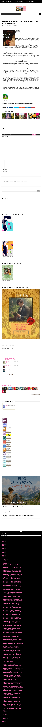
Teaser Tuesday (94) (6, 597)
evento (15, 181)
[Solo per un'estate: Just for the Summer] (13, 389)
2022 (3, 545)
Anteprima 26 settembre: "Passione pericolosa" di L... (12, 604)
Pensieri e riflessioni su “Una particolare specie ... (12, 705)
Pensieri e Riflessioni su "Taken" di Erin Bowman (11, 603)
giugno (4, 712)
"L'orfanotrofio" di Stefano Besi (8, 595)
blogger (33, 134)
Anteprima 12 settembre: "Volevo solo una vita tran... (12, 672)
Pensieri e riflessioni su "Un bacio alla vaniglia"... (12, 596)
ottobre (4, 562)
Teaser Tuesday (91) (6, 698)
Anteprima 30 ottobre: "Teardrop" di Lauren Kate (12, 572)
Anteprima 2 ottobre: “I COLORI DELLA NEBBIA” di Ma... (12, 574)
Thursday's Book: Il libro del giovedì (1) (10, 655)
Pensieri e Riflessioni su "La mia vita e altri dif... (11, 621)
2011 (3, 722)
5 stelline (6, 103)
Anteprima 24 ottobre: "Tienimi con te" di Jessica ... (12, 571)
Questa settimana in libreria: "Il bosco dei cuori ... (12, 610)
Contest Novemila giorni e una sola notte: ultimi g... (12, 650)
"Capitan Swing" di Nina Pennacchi (9, 664)
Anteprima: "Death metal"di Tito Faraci (10, 702)
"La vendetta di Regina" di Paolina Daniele (10, 646)
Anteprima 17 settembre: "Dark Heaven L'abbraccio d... (13, 668)
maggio (4, 714)
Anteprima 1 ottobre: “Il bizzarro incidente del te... (12, 570)
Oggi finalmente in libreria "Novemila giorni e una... (12, 625)
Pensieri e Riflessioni (22, 103)
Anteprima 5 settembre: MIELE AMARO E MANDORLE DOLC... (13, 696)
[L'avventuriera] (33, 389)
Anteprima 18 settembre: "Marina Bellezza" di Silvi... (12, 639)
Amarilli (7, 405)
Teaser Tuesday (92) (6, 666)
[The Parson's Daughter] (7, 389)
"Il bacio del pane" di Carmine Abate (9, 640)
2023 (3, 544)
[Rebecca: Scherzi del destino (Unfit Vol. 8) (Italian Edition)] (31, 389)
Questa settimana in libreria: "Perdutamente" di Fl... (12, 588)
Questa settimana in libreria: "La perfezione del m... (12, 578)
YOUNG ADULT (21, 1)
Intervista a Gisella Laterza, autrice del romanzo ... (12, 684)
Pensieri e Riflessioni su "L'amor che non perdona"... (12, 654)
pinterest (21, 167)
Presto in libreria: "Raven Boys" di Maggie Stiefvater (12, 632)
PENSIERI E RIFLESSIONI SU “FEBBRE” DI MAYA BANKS (12, 708)
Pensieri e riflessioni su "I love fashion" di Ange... (12, 628)
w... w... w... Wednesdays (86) (8, 661)
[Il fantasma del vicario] (23, 389)
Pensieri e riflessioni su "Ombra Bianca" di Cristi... (12, 568)
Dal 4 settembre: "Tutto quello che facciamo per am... (13, 662)
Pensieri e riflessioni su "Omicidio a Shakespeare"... (12, 665)
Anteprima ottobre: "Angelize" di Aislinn (10, 577)
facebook (37, 134)
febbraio (4, 718)
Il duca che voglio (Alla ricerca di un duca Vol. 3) (9, 370)
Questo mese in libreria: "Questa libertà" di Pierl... (12, 606)
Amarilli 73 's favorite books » (35, 394)
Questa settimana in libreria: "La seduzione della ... (12, 582)
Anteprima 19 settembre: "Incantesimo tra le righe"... (12, 658)
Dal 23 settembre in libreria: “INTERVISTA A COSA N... (12, 590)
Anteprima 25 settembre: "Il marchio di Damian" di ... (12, 601)
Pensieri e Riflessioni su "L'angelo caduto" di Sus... (12, 637)
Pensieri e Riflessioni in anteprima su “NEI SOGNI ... (12, 675)
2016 (3, 553)
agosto (4, 710)
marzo (4, 717)
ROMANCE (2, 1)
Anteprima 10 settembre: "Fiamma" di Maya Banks (12, 680)
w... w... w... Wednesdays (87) (8, 629)
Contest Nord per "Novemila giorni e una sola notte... (12, 579)
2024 (3, 542)
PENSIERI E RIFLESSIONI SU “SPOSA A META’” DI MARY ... (12, 633)
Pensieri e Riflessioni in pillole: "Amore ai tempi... (12, 648)
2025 (3, 541)
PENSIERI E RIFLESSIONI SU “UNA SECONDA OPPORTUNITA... (13, 687)
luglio (4, 711)
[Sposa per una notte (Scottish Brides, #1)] (5, 392)
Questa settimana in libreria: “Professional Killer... (12, 678)
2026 (3, 540)
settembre (5, 563)
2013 (3, 558)
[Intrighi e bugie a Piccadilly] (27, 389)
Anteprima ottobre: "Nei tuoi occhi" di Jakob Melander (13, 643)
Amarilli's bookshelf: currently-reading (10, 359)
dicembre (5, 559)
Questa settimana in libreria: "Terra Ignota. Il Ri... (12, 617)
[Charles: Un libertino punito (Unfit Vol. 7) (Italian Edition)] (35, 389)
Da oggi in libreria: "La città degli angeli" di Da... (11, 691)
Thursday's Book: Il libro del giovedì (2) (10, 622)
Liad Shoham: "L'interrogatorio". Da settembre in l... (12, 686)
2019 (3, 549)
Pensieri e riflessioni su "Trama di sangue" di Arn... (12, 693)
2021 (3, 547)
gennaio (4, 719)
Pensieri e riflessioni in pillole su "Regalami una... (12, 683)
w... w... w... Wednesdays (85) (8, 694)
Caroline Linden (7, 366)
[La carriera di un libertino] (3, 392)
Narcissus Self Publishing (11, 103)
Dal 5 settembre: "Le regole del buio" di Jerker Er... (12, 676)
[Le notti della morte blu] (21, 389)
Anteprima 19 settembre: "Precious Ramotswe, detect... (13, 631)
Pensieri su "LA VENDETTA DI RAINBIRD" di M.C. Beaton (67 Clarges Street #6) (20, 121)
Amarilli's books (6, 385)
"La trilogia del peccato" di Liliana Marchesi (11, 636)
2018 (3, 551)
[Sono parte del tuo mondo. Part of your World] (11, 389)
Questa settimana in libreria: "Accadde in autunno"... (12, 581)
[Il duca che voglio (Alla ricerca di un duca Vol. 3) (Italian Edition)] (4, 371)
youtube (21, 171)
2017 (3, 552)
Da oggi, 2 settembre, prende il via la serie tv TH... (12, 704)
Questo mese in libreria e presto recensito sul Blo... (12, 614)
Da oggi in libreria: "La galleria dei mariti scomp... (12, 700)
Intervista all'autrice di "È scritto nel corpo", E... (11, 644)
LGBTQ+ (26, 1)
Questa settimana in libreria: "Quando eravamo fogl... (13, 651)
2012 (3, 721)
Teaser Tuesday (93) (6, 635)
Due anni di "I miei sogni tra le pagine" (10, 671)
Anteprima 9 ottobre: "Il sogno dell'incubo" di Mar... (12, 567)
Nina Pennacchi (17, 103)
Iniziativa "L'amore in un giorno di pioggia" (10, 653)
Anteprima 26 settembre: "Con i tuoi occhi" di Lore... (12, 647)
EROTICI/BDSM (31, 1)
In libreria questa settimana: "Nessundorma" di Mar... (12, 611)
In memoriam (7, 361)
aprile (4, 715)
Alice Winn (7, 362)
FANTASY (16, 1)
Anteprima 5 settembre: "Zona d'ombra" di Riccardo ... (13, 690)
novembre (5, 560)
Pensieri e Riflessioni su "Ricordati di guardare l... (12, 697)
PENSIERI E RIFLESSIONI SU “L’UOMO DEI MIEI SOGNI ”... (12, 608)
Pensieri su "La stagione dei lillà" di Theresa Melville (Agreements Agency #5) (7, 121)
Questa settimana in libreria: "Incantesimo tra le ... (12, 618)
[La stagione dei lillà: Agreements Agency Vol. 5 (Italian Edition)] (25, 389)
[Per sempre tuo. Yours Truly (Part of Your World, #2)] (15, 389)
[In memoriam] (4, 363)
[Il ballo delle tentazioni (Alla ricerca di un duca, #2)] (4, 367)
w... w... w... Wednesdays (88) (8, 593)
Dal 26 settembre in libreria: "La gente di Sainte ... (12, 589)
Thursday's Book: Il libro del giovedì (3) (10, 585)
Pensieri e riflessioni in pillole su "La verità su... (11, 679)
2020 (3, 548)
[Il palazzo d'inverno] (19, 389)
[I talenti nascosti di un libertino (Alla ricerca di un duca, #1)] (3, 389)
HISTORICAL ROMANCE (9, 1)
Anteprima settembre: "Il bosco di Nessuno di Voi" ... (12, 615)
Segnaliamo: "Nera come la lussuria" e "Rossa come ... (13, 707)
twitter (21, 169)
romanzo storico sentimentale (29, 103)
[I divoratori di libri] (37, 389)
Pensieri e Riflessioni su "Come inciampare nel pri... (12, 669)
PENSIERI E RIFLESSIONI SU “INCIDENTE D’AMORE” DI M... (12, 592)
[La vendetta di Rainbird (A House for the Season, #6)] (29, 389)
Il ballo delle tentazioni (8, 365)
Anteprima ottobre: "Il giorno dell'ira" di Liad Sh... (12, 575)
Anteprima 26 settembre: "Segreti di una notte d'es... (12, 600)
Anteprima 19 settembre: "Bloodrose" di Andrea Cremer (13, 626)
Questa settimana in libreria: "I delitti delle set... (12, 613)
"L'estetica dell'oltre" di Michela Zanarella (10, 564)
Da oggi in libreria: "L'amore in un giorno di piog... (12, 657)
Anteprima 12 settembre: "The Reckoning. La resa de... (13, 673)
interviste (22, 181)
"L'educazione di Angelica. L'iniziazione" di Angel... (12, 566)
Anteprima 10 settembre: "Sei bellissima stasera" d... (12, 682)
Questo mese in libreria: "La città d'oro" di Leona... (12, 619)
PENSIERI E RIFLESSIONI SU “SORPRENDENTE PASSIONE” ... (13, 660)
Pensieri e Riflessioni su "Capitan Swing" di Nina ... (12, 642)
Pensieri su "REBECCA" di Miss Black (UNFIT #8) (33, 121)
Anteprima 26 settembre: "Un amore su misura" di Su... (13, 599)
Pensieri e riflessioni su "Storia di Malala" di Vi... (11, 701)
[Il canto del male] (17, 389)
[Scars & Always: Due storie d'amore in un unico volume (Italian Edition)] (5, 389)
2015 (3, 555)
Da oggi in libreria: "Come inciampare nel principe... (12, 689)
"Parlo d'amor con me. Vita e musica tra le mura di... (12, 624)
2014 (3, 556)
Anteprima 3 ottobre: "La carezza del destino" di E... (12, 586)
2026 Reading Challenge (9, 403)
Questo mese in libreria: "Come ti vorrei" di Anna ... (12, 607)
